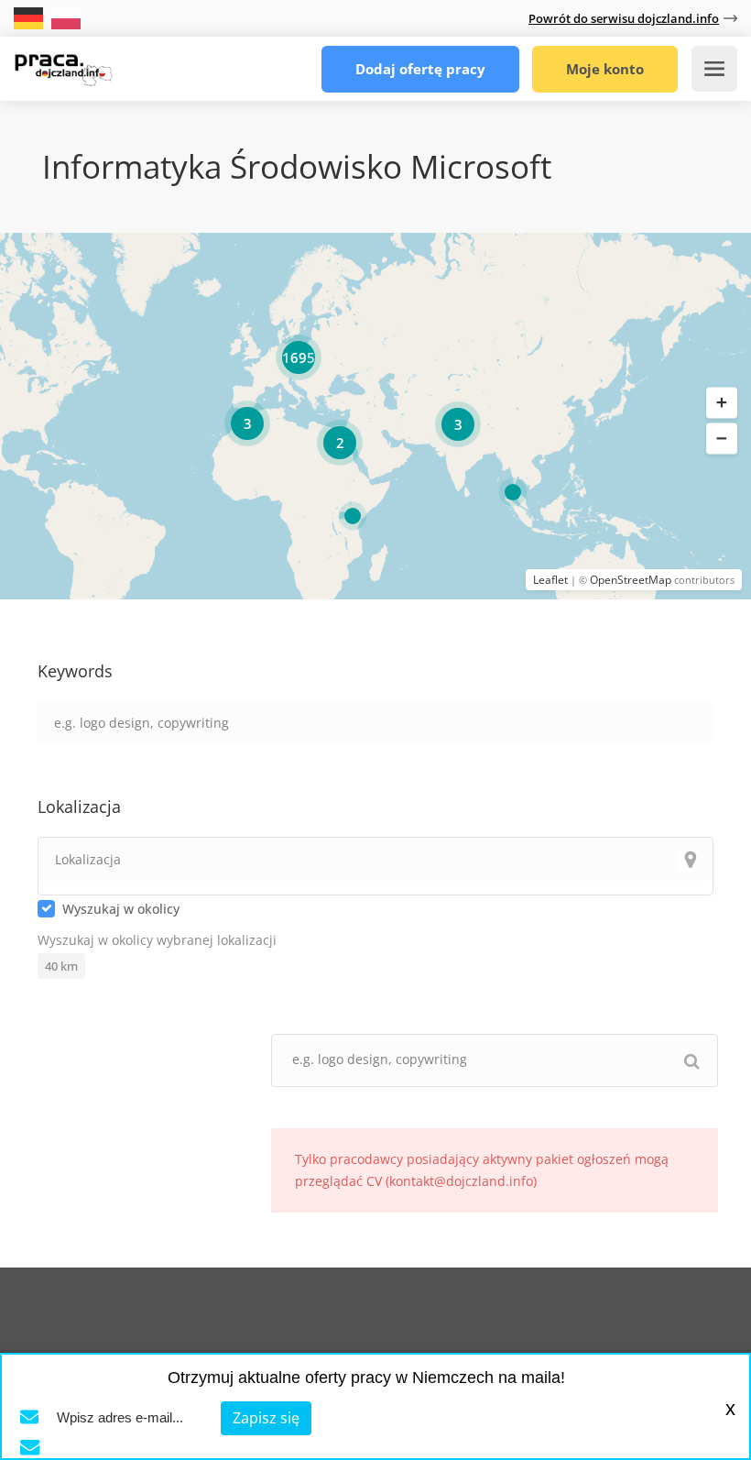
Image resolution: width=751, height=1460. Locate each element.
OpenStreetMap (630, 579)
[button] (721, 403)
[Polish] (66, 17)
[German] (30, 17)
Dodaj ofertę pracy (420, 69)
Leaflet (550, 579)
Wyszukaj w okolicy (121, 908)
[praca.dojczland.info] (63, 64)
